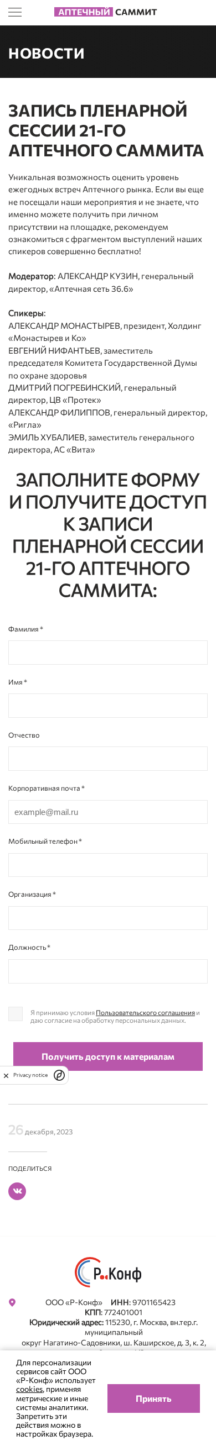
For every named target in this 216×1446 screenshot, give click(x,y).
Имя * (17, 681)
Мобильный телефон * (45, 841)
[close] (6, 1075)
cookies (29, 1389)
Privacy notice (30, 1075)
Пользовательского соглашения (145, 1012)
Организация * (32, 894)
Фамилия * (25, 628)
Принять (154, 1398)
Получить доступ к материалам (108, 1056)
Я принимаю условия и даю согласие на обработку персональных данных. (115, 1016)
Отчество (24, 734)
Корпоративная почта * (46, 788)
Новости (46, 52)
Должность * (29, 947)
